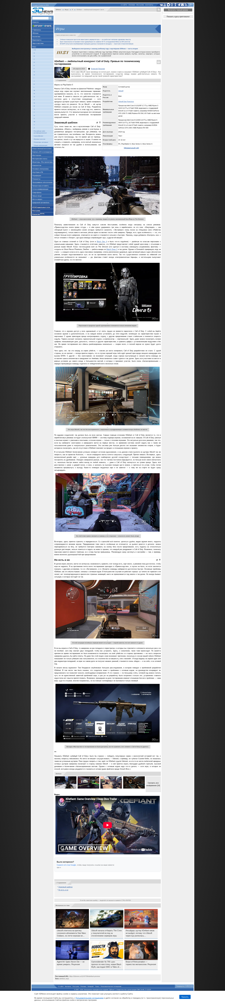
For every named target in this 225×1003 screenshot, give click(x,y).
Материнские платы (39, 159)
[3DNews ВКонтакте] (161, 5)
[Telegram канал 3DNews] (179, 5)
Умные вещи (37, 196)
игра (67, 979)
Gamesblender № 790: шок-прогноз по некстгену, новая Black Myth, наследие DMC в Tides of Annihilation (106, 964)
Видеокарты (36, 40)
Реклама (132, 5)
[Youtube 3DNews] (165, 5)
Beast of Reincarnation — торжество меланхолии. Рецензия (141, 963)
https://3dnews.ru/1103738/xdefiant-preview (84, 976)
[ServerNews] (43, 26)
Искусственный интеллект (42, 149)
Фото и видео (37, 199)
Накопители (36, 165)
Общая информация (40, 145)
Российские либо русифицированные (40, 132)
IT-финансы (36, 30)
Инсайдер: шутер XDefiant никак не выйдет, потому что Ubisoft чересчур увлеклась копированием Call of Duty (140, 933)
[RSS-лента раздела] (159, 10)
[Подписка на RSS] (186, 5)
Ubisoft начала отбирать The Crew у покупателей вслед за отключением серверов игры (106, 933)
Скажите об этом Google (66, 865)
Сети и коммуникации (40, 189)
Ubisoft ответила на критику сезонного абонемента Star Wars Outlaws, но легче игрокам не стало (71, 933)
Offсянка (35, 33)
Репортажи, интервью (41, 142)
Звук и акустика (37, 43)
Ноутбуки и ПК (37, 172)
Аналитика (36, 37)
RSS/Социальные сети (41, 207)
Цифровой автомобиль (40, 203)
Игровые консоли (39, 139)
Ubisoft (120, 91)
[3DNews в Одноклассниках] (175, 5)
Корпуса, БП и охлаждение (42, 152)
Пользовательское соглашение (111, 986)
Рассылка (140, 5)
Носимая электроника (40, 169)
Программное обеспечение (42, 182)
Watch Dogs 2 (111, 249)
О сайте (124, 5)
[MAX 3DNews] (168, 5)
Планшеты (36, 179)
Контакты (149, 5)
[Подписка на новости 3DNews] (182, 5)
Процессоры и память (40, 186)
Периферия (36, 176)
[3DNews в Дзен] (172, 5)
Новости (35, 22)
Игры (34, 47)
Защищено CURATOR (184, 986)
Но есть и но (63, 890)
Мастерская (36, 155)
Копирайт (91, 986)
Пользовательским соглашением (90, 998)
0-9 (35, 50)
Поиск (97, 986)
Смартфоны (36, 192)
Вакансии (38, 214)
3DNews (58, 9)
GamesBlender (38, 136)
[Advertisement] (107, 18)
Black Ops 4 (102, 242)
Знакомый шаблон (65, 887)
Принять (185, 997)
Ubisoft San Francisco (126, 101)
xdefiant (62, 979)
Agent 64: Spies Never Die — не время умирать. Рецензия (71, 963)
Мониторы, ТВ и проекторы (42, 162)
